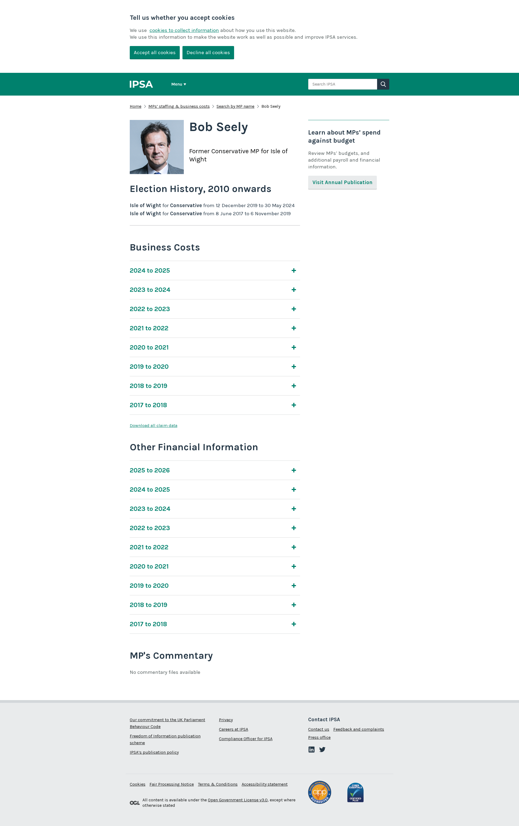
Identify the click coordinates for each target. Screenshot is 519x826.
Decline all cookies (208, 52)
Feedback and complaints (358, 729)
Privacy (226, 719)
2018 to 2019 (148, 386)
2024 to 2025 (150, 270)
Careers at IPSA (233, 729)
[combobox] (342, 84)
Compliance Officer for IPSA (245, 738)
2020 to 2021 (149, 347)
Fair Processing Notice (171, 784)
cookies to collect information (184, 30)
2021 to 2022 (149, 328)
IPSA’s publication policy (154, 752)
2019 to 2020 (149, 366)
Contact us (318, 729)
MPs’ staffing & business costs (179, 106)
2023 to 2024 (150, 289)
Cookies (137, 784)
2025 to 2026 (150, 470)
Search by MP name (235, 106)
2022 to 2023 (150, 309)
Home (135, 106)
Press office (319, 737)
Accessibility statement (265, 784)
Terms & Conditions (218, 784)
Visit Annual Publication (342, 182)
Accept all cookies (155, 52)
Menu (176, 84)
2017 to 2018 (148, 405)
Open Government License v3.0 (238, 799)
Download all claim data (153, 425)
